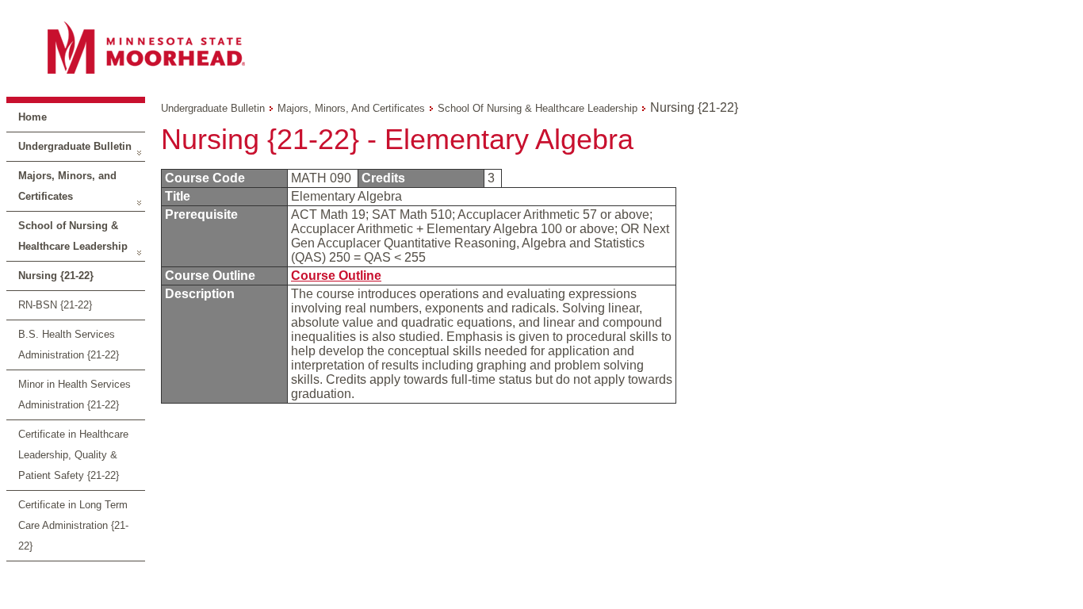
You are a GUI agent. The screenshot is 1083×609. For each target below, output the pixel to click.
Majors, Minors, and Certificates (67, 186)
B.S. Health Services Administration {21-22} (68, 344)
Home (32, 117)
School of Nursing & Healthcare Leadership (73, 236)
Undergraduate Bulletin (75, 146)
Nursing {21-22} (56, 276)
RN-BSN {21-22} (55, 305)
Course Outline (336, 275)
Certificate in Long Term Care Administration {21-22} (73, 525)
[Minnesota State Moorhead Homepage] (541, 47)
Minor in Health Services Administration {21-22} (74, 394)
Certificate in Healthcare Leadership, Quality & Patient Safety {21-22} (73, 454)
